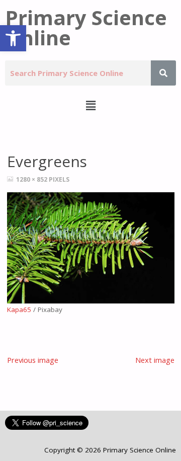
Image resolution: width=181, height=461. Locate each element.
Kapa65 (19, 309)
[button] (13, 38)
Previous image (32, 360)
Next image (154, 360)
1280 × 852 (32, 179)
